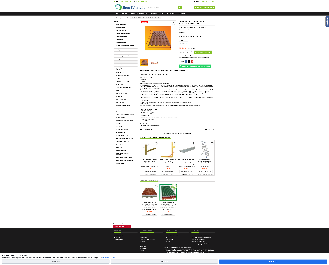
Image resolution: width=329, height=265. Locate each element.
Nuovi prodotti (118, 237)
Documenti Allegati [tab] (177, 71)
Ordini (167, 237)
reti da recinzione (121, 117)
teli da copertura (121, 150)
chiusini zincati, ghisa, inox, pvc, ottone (125, 46)
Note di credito (170, 239)
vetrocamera (120, 163)
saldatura (119, 126)
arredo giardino (121, 27)
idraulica (118, 78)
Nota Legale (171, 13)
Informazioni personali (172, 235)
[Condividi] (186, 61)
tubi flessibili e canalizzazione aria (125, 110)
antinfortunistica (121, 24)
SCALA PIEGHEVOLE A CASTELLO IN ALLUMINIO (205, 160)
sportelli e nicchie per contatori (125, 138)
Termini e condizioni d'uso (139, 13)
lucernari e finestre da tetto (124, 87)
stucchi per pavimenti (122, 141)
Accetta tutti (273, 261)
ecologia (118, 59)
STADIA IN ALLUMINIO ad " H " (186, 160)
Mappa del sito (144, 248)
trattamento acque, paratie (124, 160)
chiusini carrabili (121, 53)
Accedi (202, 1)
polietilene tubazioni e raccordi (125, 114)
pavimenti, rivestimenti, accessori (123, 106)
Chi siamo (124, 13)
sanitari (118, 123)
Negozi (142, 250)
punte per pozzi (120, 102)
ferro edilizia (119, 65)
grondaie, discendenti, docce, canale (124, 68)
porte (117, 90)
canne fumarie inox (121, 36)
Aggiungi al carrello (203, 52)
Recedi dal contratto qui (122, 226)
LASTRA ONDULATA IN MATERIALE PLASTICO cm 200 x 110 (149, 204)
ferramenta (119, 62)
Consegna (182, 13)
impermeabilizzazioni (122, 81)
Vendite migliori (118, 239)
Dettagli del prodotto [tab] (159, 71)
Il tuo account (171, 231)
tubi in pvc (119, 147)
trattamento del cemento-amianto (124, 153)
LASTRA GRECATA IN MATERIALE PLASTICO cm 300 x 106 (168, 204)
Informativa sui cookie (185, 247)
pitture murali (120, 96)
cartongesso (119, 39)
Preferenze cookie (118, 224)
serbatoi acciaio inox (122, 135)
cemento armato (121, 42)
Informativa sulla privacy (171, 247)
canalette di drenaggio (123, 33)
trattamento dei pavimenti (124, 157)
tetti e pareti (119, 144)
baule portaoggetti (121, 30)
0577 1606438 (124, 1)
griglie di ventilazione (122, 75)
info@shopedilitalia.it (142, 1)
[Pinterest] (192, 61)
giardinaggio (120, 72)
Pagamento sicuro (157, 13)
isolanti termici (120, 84)
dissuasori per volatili (122, 56)
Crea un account (209, 1)
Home (116, 22)
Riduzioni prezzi (118, 235)
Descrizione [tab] (144, 71)
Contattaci (143, 246)
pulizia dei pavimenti (122, 93)
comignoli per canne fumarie (124, 50)
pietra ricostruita (121, 99)
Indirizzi (168, 242)
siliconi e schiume (121, 132)
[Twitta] (189, 61)
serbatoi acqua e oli (122, 129)
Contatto (195, 231)
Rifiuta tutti (164, 261)
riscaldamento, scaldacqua (124, 120)
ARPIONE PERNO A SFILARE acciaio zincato (149, 160)
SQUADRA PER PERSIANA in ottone (168, 160)
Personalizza (56, 261)
